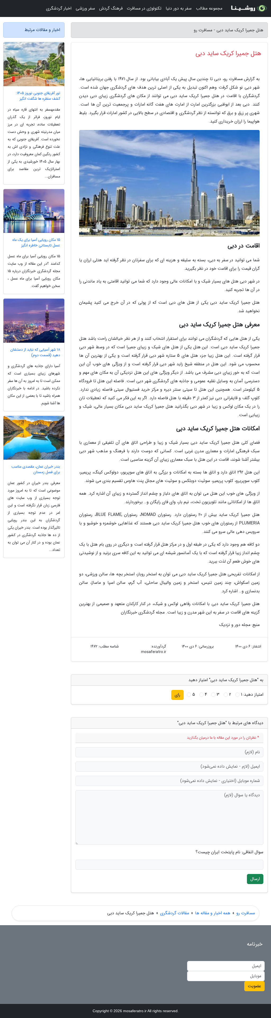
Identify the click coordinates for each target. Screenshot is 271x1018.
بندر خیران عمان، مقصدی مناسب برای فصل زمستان (35, 469)
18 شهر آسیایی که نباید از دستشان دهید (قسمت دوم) (35, 352)
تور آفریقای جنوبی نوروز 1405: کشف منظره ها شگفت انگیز (38, 96)
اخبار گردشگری (58, 8)
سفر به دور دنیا (179, 8)
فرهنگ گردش (111, 8)
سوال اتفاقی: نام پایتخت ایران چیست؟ (229, 852)
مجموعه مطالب (209, 8)
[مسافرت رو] (248, 8)
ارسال (255, 879)
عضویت (254, 986)
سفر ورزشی (85, 8)
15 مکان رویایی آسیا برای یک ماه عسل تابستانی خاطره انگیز (36, 242)
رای (177, 694)
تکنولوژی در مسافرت (144, 8)
